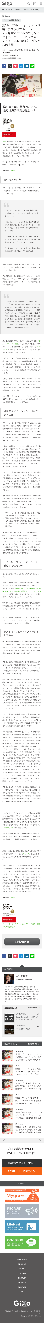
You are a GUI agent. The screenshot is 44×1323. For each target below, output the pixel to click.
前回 (4, 141)
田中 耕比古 (14, 55)
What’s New (22, 1260)
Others (18, 10)
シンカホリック (8, 828)
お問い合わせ (22, 941)
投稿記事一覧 (34, 1008)
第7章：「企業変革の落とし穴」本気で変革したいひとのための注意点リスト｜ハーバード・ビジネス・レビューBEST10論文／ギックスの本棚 (28, 1088)
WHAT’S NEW (7, 10)
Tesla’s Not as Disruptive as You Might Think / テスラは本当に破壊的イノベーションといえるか (21, 591)
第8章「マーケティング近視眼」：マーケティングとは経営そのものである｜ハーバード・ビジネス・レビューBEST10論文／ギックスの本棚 (28, 1103)
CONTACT (22, 1287)
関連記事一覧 (34, 1044)
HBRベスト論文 (29, 50)
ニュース (26, 854)
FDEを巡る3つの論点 (23, 1029)
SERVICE (22, 1264)
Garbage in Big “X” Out (15, 50)
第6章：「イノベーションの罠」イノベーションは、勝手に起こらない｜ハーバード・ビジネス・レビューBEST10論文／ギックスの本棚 (28, 1074)
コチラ (12, 170)
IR (22, 1292)
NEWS (22, 1269)
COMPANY (22, 1273)
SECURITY (22, 1283)
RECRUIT (22, 1278)
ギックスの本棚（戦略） (32, 10)
